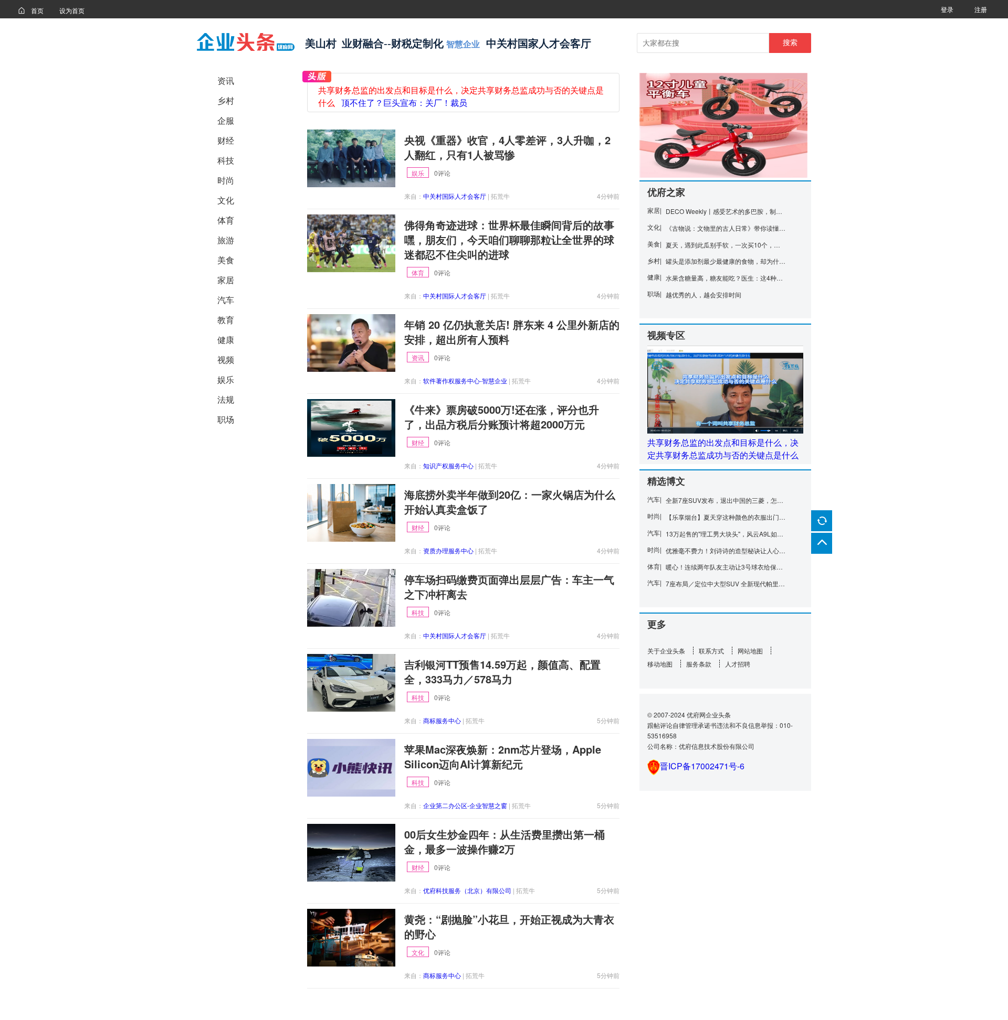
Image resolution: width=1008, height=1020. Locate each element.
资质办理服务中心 (448, 550)
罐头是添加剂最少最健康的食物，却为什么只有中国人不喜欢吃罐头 (725, 260)
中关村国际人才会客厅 (454, 195)
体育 (225, 220)
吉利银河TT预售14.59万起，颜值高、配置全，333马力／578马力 (502, 671)
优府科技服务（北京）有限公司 (467, 890)
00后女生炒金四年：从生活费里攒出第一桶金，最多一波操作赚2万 (504, 841)
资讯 (225, 80)
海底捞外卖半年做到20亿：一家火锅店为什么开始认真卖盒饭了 (509, 502)
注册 (980, 9)
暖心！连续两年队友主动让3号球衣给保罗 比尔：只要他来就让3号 (725, 566)
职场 (225, 419)
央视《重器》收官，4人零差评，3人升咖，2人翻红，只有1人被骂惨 (507, 147)
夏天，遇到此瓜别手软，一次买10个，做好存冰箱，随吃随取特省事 (725, 244)
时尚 (225, 180)
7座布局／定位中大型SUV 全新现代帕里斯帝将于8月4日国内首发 (725, 583)
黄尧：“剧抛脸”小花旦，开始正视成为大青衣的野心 (509, 926)
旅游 (225, 240)
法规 (225, 399)
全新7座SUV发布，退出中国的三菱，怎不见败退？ (725, 500)
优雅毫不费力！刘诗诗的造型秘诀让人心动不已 (725, 550)
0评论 (442, 172)
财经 (225, 140)
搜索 (790, 42)
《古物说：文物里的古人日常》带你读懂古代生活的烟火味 (725, 227)
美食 (225, 260)
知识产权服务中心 (448, 465)
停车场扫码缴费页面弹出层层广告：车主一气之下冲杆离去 (509, 587)
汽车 (225, 300)
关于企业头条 (666, 650)
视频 (225, 359)
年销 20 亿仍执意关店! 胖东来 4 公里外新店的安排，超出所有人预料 (512, 332)
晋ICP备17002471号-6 (702, 766)
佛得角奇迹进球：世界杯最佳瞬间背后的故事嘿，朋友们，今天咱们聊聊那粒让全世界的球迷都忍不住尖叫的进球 (509, 240)
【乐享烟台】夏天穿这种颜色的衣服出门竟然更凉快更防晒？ (725, 516)
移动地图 (660, 663)
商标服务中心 (442, 720)
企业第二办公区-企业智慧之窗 (465, 805)
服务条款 (698, 663)
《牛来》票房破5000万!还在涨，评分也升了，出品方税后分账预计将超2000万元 (501, 417)
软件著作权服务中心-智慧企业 (465, 380)
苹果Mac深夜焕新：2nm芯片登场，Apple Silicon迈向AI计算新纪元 (502, 756)
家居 (225, 280)
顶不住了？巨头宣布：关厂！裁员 (404, 103)
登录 (947, 9)
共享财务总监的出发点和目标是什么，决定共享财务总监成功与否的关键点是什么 (723, 448)
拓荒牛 (500, 195)
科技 (225, 160)
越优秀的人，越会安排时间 (703, 294)
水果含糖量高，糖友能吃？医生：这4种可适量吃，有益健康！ (725, 277)
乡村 (225, 100)
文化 (225, 200)
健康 (225, 340)
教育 (225, 320)
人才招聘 (737, 663)
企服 (225, 120)
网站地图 (750, 650)
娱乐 (225, 379)
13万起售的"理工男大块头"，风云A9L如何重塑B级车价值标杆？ (725, 533)
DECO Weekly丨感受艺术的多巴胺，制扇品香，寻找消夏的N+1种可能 (725, 211)
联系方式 (711, 650)
